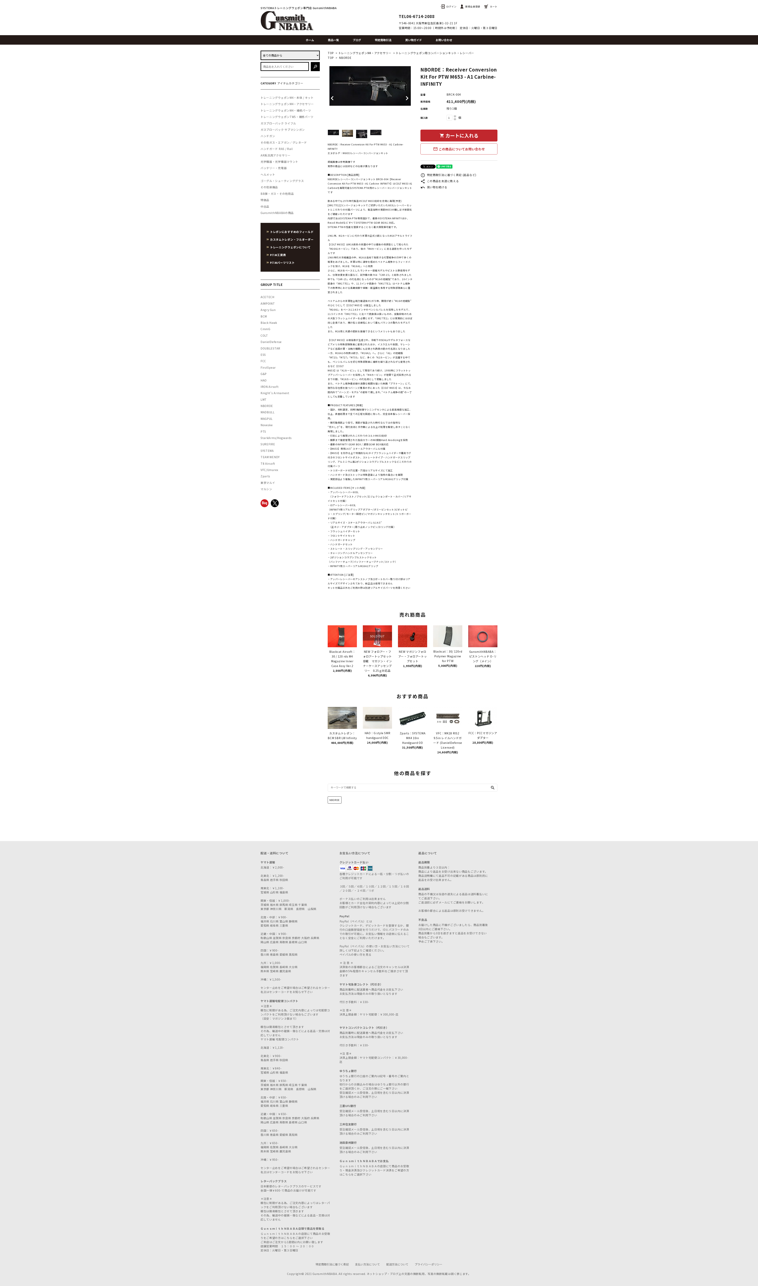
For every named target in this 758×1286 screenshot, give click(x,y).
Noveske (267, 425)
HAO (264, 380)
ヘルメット (268, 174)
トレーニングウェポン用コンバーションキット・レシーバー (435, 53)
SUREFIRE (268, 444)
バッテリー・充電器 (274, 168)
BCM (264, 316)
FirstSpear (268, 367)
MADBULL (268, 412)
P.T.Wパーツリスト (282, 263)
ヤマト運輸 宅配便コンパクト (280, 1039)
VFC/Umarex (269, 470)
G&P (264, 374)
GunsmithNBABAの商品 (277, 213)
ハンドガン (268, 136)
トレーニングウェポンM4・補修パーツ (286, 110)
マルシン (266, 489)
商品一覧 (333, 40)
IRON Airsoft (270, 387)
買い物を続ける (433, 187)
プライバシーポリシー (428, 1264)
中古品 (265, 206)
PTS (263, 431)
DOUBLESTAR (270, 348)
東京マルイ (268, 483)
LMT (264, 399)
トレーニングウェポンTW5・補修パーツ (287, 117)
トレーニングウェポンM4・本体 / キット (287, 98)
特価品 (265, 200)
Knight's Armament (275, 393)
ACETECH (267, 297)
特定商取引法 (383, 40)
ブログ (357, 40)
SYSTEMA (267, 451)
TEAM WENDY (270, 457)
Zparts (265, 476)
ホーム (310, 40)
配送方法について (397, 1264)
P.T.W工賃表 (278, 255)
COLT (264, 335)
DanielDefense (271, 342)
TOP (331, 53)
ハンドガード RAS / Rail (277, 149)
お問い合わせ (444, 40)
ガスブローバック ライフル (278, 123)
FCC (263, 361)
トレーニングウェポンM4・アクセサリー (364, 53)
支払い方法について (367, 1264)
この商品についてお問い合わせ (459, 149)
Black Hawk (269, 323)
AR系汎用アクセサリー (276, 155)
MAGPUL (267, 419)
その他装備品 (269, 187)
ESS (263, 355)
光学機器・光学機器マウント (279, 162)
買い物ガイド (413, 40)
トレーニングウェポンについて (290, 247)
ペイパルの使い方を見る (355, 954)
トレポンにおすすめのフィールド (292, 232)
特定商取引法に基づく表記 (332, 1264)
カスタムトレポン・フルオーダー (292, 239)
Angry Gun (268, 310)
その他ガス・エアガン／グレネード (284, 142)
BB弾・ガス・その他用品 (277, 194)
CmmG (265, 329)
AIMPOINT (268, 303)
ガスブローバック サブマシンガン (283, 130)
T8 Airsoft (268, 463)
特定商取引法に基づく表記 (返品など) (448, 175)
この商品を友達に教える (439, 181)
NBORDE (345, 58)
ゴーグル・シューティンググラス (282, 181)
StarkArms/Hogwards (276, 438)
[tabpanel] (370, 86)
